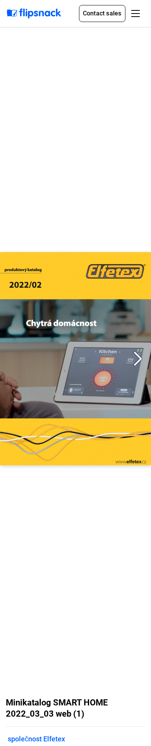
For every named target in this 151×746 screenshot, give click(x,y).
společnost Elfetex (36, 739)
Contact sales (102, 13)
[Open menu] (135, 13)
